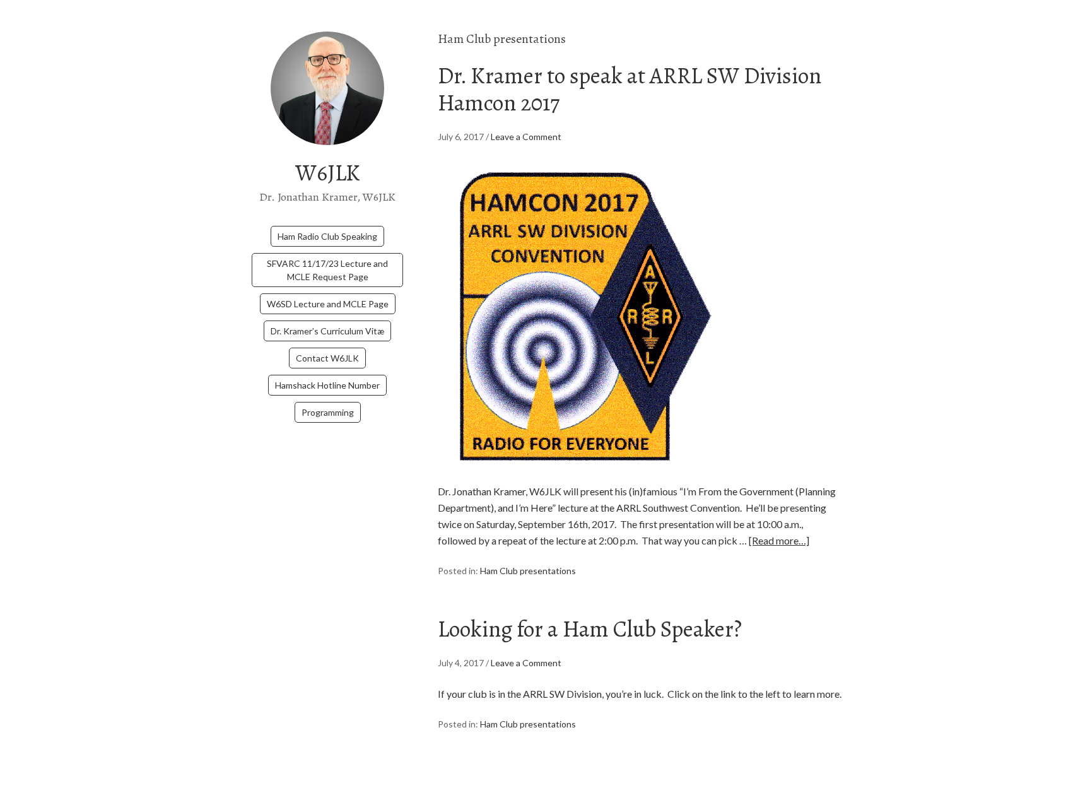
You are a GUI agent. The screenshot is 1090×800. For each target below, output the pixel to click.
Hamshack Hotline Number (327, 385)
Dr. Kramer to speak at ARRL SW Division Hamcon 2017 (629, 89)
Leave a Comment (526, 136)
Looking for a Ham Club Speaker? (590, 628)
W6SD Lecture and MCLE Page (328, 303)
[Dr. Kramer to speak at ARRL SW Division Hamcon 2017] (579, 475)
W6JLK (327, 172)
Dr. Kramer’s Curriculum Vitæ (327, 331)
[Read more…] (779, 540)
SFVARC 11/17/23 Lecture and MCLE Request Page (327, 270)
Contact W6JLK (327, 358)
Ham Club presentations (528, 570)
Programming (328, 412)
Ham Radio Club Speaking (327, 236)
